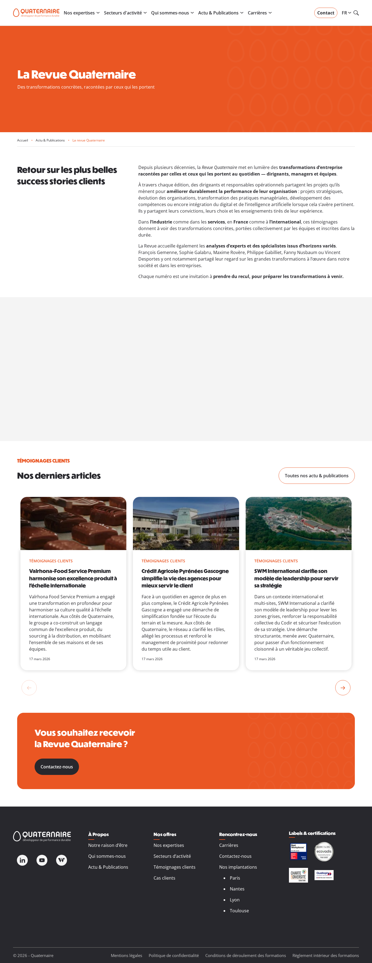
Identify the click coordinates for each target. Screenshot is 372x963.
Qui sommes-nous (107, 856)
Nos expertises (169, 845)
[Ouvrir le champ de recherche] (356, 13)
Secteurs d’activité (172, 856)
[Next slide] (342, 687)
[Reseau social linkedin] (22, 860)
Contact (325, 13)
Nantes (237, 889)
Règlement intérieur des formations (325, 955)
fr (345, 13)
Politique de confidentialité (174, 955)
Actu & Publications (50, 140)
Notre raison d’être (107, 845)
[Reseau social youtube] (41, 860)
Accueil (22, 140)
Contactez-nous (57, 767)
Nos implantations (238, 867)
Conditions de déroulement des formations (245, 955)
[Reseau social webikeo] (61, 860)
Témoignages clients (175, 867)
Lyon (235, 900)
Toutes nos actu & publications (317, 476)
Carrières (228, 845)
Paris (235, 878)
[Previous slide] (29, 687)
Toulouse (239, 911)
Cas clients (164, 878)
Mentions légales (126, 955)
